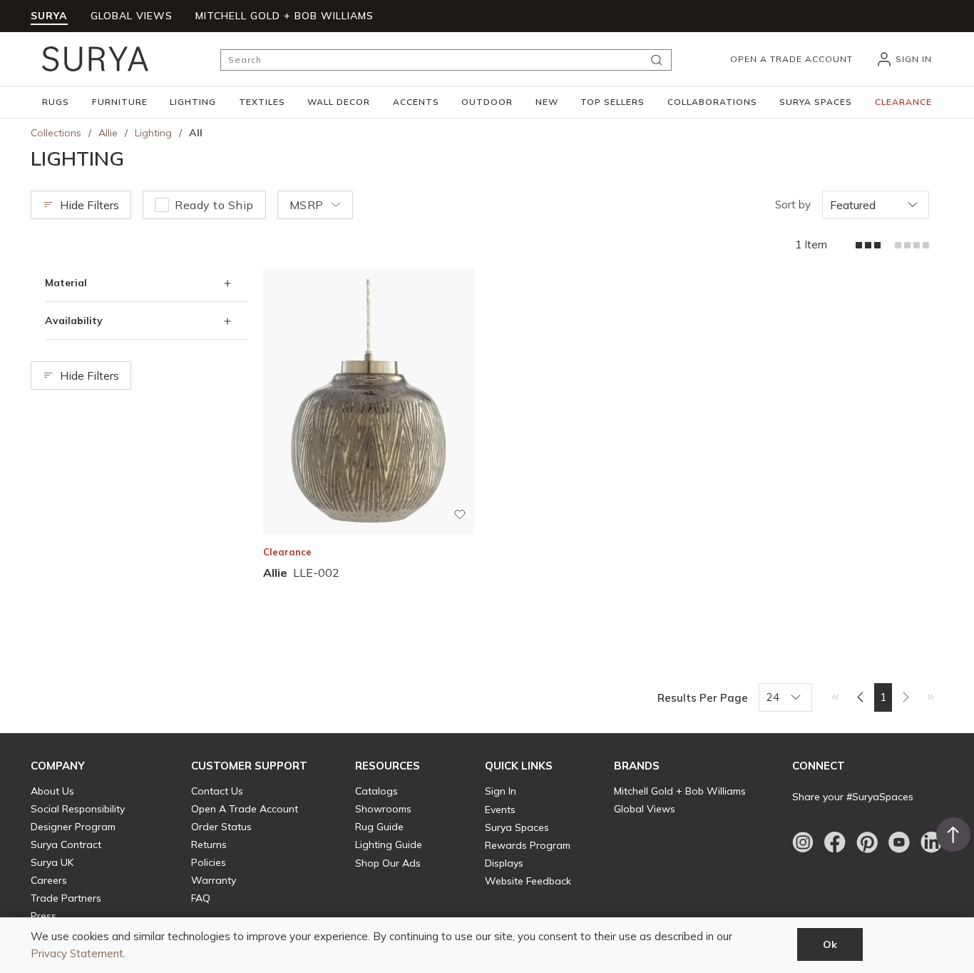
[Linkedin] (931, 842)
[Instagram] (803, 842)
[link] (835, 696)
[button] (55, 102)
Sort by (793, 204)
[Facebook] (835, 842)
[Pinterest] (867, 842)
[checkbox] (162, 205)
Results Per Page (702, 698)
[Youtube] (899, 842)
